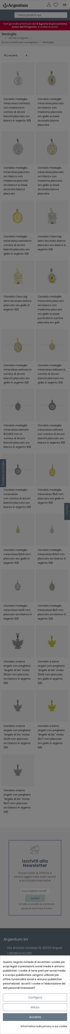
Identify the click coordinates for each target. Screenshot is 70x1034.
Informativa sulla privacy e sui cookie (44, 1026)
